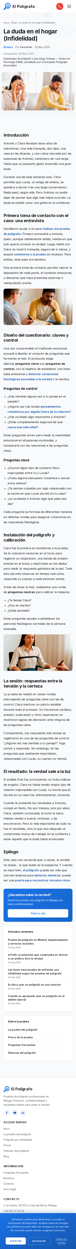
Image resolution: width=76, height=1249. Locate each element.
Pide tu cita (38, 913)
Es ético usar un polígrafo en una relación (34, 986)
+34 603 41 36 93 (14, 1210)
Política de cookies (61, 1241)
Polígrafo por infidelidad (18, 1139)
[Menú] (69, 6)
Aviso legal (10, 1189)
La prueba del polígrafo (22, 1029)
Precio (7, 1145)
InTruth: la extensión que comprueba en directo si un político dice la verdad (38, 958)
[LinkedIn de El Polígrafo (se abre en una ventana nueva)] (23, 1113)
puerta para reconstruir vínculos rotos (42, 880)
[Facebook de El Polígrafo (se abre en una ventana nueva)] (7, 1113)
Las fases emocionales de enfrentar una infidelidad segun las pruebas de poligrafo (35, 973)
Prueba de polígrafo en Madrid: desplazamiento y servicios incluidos (38, 943)
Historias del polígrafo (22, 1052)
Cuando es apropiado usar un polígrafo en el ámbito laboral (36, 1000)
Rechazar (39, 1241)
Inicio (6, 22)
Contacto (9, 1183)
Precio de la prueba (20, 1037)
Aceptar (16, 1241)
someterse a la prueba (30, 254)
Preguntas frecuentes (22, 1044)
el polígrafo (31, 870)
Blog (14, 22)
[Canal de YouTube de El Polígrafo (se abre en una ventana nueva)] (15, 1113)
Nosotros (9, 1178)
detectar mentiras (47, 875)
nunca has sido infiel (22, 427)
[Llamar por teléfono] (59, 6)
